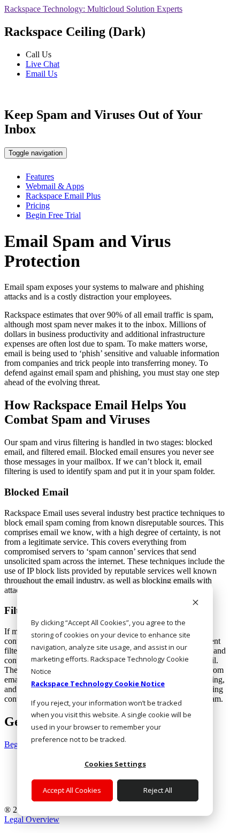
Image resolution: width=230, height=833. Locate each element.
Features (40, 176)
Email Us (41, 73)
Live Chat (42, 64)
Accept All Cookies (72, 790)
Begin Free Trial (53, 215)
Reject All (157, 790)
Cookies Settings (115, 764)
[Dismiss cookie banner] (195, 603)
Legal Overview (31, 819)
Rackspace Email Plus (63, 195)
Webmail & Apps (55, 186)
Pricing (38, 205)
